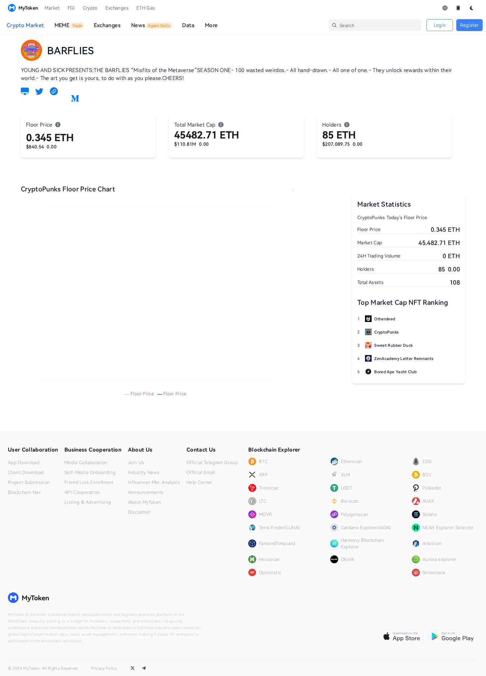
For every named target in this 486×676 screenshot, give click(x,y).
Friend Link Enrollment (89, 482)
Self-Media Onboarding (89, 472)
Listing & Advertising (87, 502)
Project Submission (29, 482)
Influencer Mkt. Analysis (154, 482)
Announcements (146, 492)
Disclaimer (139, 512)
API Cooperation (82, 492)
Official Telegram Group (212, 462)
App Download (23, 462)
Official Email (200, 472)
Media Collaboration (86, 462)
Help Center (199, 482)
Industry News (144, 472)
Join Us (136, 462)
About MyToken (144, 502)
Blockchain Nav (24, 492)
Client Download (26, 472)
